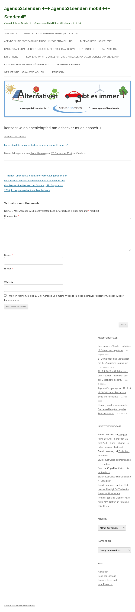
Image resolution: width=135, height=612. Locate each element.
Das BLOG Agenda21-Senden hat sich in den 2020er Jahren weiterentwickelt (49, 49)
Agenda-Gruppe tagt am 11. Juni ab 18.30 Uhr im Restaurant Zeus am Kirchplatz (114, 392)
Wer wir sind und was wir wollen (24, 72)
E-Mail (8, 268)
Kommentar (11, 216)
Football (102, 497)
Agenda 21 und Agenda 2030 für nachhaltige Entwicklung (38, 41)
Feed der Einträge (107, 576)
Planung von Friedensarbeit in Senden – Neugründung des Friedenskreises (113, 409)
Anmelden (103, 571)
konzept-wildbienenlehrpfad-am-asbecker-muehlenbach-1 (36, 145)
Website (8, 282)
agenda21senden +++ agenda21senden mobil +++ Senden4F (57, 12)
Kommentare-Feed (107, 580)
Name (8, 255)
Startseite (10, 33)
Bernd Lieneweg (38, 153)
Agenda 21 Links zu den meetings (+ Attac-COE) (51, 33)
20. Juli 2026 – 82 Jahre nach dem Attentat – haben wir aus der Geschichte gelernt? (113, 375)
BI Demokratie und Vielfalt (95, 41)
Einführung (11, 57)
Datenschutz (109, 49)
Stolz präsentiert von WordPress (19, 605)
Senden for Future (68, 64)
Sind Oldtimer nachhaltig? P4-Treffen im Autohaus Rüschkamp (113, 489)
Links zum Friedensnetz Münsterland (26, 64)
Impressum (58, 72)
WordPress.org (105, 584)
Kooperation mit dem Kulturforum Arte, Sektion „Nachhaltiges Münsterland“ (72, 57)
